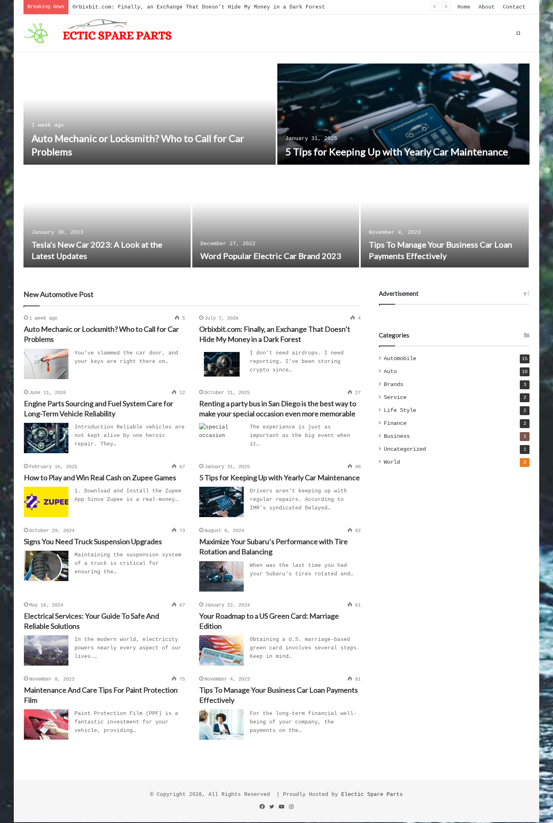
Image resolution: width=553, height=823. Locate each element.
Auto (390, 372)
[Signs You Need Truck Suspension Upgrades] (46, 566)
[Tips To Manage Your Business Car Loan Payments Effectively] (445, 216)
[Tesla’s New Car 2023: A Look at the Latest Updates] (107, 216)
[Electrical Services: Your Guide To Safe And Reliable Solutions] (46, 650)
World (392, 462)
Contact (514, 7)
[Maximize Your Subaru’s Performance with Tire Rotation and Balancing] (221, 576)
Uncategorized (405, 449)
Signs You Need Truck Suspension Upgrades (93, 541)
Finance (395, 423)
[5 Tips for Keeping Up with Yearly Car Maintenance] (403, 114)
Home (463, 7)
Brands (393, 385)
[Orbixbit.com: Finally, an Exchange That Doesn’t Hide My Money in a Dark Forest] (221, 364)
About (487, 7)
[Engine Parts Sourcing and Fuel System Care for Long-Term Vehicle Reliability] (46, 438)
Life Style (400, 410)
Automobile (400, 359)
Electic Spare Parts (372, 794)
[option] (276, 166)
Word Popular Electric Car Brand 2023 (270, 256)
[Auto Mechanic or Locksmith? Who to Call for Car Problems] (149, 114)
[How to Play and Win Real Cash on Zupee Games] (46, 502)
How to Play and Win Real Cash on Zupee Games (100, 477)
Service (395, 398)
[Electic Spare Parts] (97, 33)
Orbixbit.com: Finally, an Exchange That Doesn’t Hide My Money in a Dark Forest (198, 7)
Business (397, 436)
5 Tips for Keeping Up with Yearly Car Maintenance (396, 151)
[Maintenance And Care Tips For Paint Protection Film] (46, 724)
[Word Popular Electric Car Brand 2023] (275, 216)
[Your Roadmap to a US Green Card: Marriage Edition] (221, 650)
